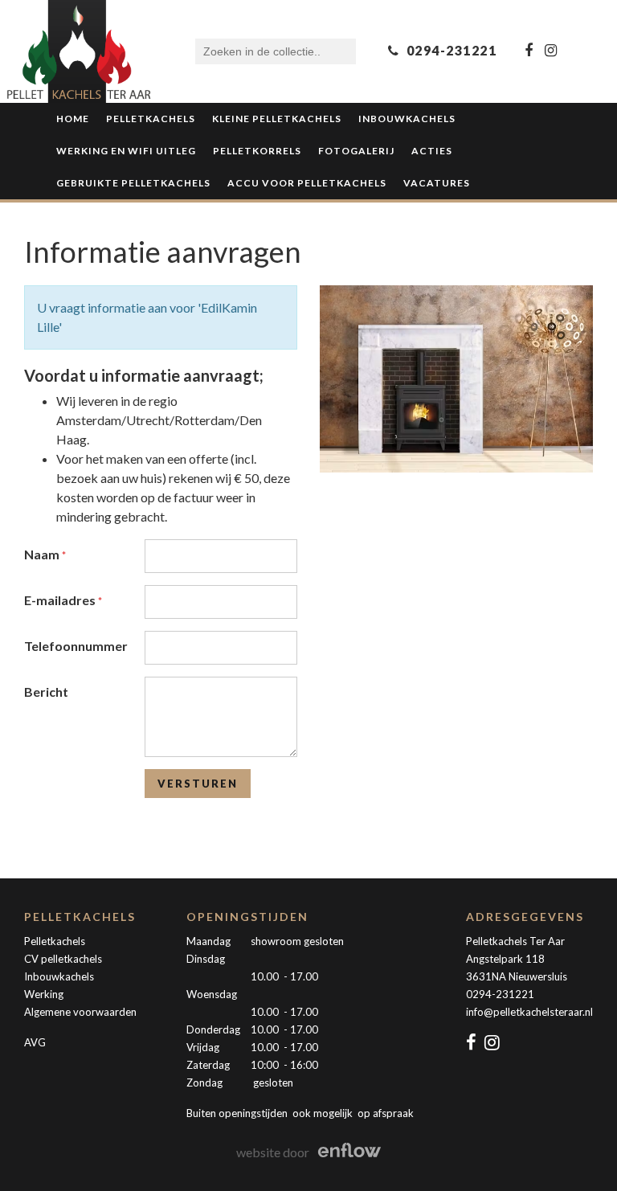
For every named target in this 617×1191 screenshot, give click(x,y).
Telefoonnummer (76, 645)
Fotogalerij (356, 151)
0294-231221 (500, 994)
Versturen (197, 783)
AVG (35, 1042)
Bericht (46, 691)
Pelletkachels (150, 119)
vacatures (436, 183)
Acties (431, 151)
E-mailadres (61, 600)
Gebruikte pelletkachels (133, 183)
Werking (43, 994)
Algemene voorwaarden (80, 1011)
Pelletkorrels (257, 151)
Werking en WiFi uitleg (126, 151)
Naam (43, 554)
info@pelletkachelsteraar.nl (529, 1011)
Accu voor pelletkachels (306, 183)
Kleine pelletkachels (276, 119)
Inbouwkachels (407, 119)
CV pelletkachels (63, 958)
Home (72, 119)
